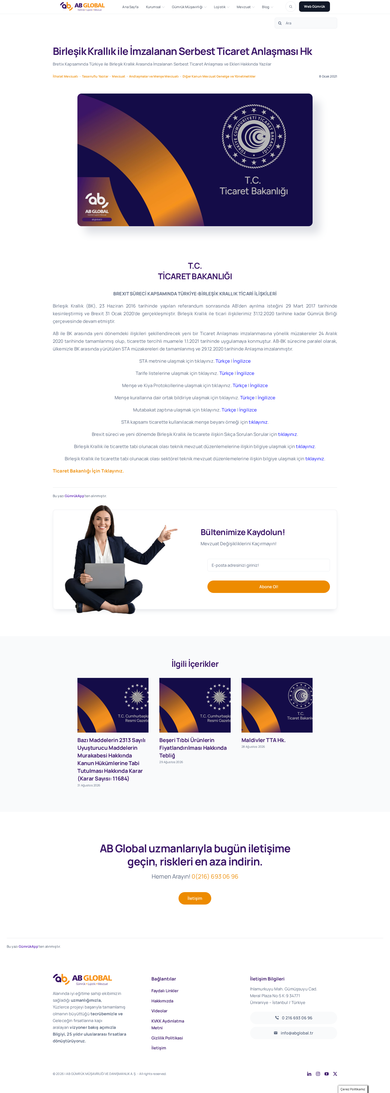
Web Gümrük (314, 6)
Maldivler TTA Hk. (263, 740)
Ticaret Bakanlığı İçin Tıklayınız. (88, 471)
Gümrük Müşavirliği (187, 7)
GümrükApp (74, 496)
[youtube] (327, 1074)
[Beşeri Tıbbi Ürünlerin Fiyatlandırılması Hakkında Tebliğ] (194, 705)
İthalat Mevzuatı (65, 76)
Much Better (224, 1074)
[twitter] (335, 1074)
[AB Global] (85, 6)
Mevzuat (244, 7)
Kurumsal (153, 7)
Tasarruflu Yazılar (95, 76)
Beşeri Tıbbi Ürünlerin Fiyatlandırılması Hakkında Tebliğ (193, 747)
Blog (265, 7)
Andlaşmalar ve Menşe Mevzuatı (154, 76)
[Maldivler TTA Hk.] (277, 705)
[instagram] (318, 1074)
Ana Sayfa (130, 7)
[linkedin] (309, 1074)
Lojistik (219, 7)
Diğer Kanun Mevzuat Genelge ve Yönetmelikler (219, 76)
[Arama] (291, 6)
